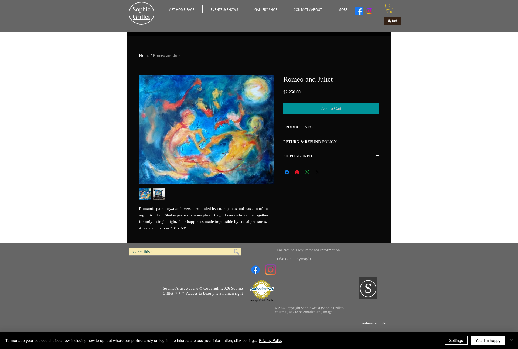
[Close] (511, 340)
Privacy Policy (270, 340)
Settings (456, 340)
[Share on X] (317, 172)
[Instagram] (369, 11)
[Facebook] (359, 11)
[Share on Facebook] (287, 172)
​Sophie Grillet (141, 13)
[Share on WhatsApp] (307, 172)
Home (144, 55)
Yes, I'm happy (487, 340)
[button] (224, 9)
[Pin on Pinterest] (297, 172)
